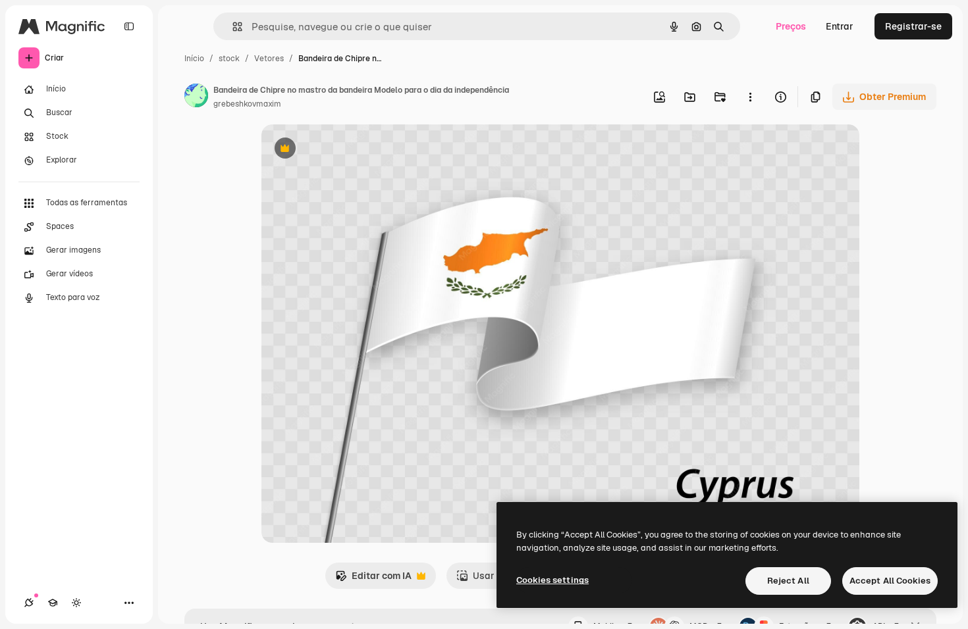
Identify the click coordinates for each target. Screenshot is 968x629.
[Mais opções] (750, 97)
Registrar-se (913, 26)
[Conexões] (29, 602)
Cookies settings (552, 580)
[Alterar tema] (76, 602)
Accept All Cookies (889, 580)
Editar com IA (373, 579)
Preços (791, 26)
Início (194, 58)
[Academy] (52, 602)
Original (345, 149)
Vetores (269, 58)
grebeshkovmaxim (247, 104)
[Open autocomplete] (232, 27)
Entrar (839, 26)
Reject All (788, 580)
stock (229, 58)
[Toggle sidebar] (129, 26)
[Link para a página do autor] (196, 97)
